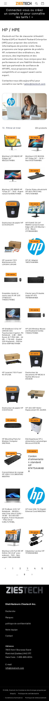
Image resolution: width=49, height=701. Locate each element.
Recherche (10, 611)
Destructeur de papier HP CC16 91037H (12, 224)
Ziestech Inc (13, 690)
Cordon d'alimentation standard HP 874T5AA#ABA (36, 464)
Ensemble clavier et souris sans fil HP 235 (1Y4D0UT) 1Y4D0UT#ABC (11, 296)
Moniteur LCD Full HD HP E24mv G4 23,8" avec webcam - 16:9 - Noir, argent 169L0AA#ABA (12, 554)
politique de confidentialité (18, 623)
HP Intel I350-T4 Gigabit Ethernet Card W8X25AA (35, 510)
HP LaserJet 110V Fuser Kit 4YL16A (12, 373)
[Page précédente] (5, 568)
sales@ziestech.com (34, 84)
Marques (9, 617)
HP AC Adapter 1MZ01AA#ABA (31, 261)
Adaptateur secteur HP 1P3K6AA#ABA (35, 552)
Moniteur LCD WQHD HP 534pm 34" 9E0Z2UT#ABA (12, 158)
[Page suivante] (32, 574)
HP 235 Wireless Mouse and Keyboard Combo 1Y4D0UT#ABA (35, 331)
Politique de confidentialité (28, 693)
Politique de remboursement (35, 698)
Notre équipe (11, 630)
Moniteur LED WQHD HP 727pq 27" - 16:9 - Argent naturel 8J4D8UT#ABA (12, 191)
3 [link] (27, 568)
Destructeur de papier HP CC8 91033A (12, 409)
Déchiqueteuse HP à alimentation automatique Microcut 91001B (36, 441)
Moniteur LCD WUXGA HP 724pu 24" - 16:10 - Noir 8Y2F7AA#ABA (35, 158)
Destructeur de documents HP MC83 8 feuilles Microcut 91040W (35, 375)
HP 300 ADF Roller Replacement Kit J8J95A (35, 409)
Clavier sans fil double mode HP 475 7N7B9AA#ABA (34, 295)
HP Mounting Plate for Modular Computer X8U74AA (11, 441)
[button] (5, 4)
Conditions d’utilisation (14, 698)
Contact (9, 636)
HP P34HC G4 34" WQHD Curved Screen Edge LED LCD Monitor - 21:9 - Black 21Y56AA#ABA (35, 227)
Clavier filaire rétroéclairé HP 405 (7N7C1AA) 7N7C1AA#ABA (36, 191)
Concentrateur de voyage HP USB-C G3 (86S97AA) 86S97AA (12, 474)
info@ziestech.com (14, 668)
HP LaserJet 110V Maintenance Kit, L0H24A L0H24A (9, 262)
